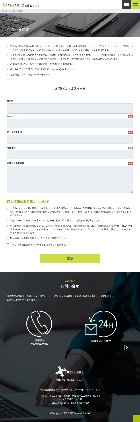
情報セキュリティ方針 (72, 389)
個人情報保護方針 (49, 389)
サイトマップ (93, 389)
